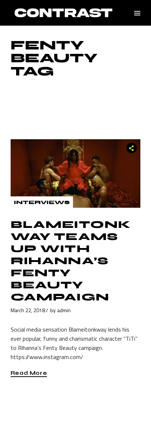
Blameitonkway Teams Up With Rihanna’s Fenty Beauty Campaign (71, 260)
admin (64, 310)
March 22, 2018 (28, 310)
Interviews (42, 202)
